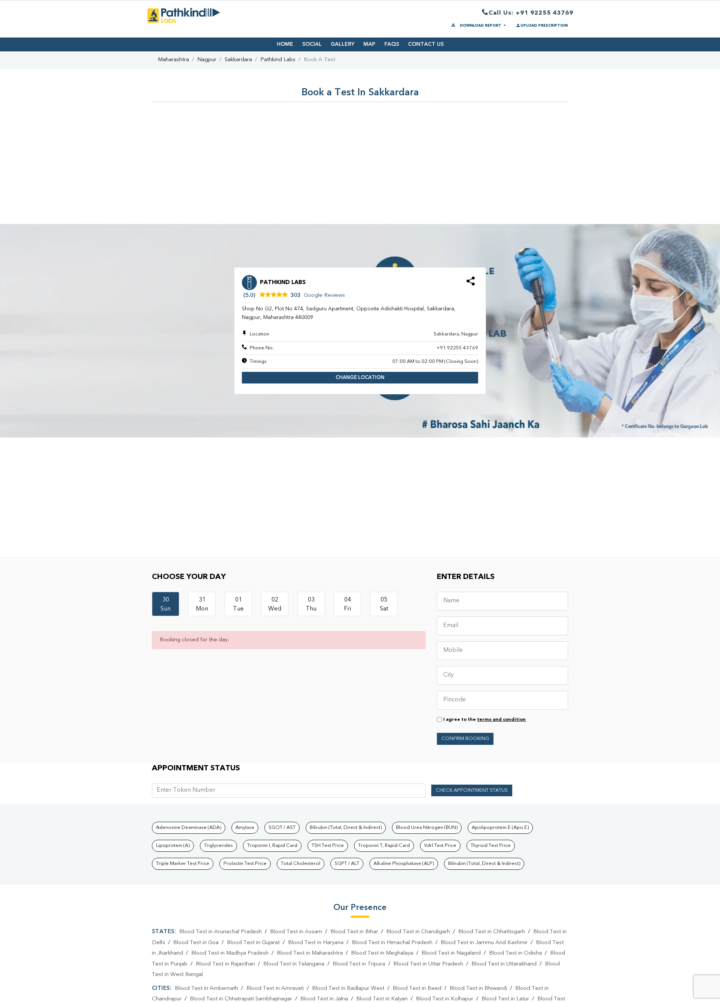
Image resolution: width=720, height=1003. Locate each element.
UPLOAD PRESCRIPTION (544, 25)
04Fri (347, 604)
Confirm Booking (465, 738)
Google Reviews (324, 295)
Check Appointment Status (472, 790)
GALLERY (342, 44)
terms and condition (501, 719)
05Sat (384, 604)
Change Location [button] (360, 377)
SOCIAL (312, 44)
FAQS (391, 44)
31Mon (202, 604)
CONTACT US (426, 44)
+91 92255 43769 (457, 348)
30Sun (165, 604)
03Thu (311, 604)
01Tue (238, 604)
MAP (369, 44)
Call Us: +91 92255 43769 (531, 13)
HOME (285, 44)
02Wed (274, 604)
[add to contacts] (470, 283)
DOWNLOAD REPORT (480, 25)
